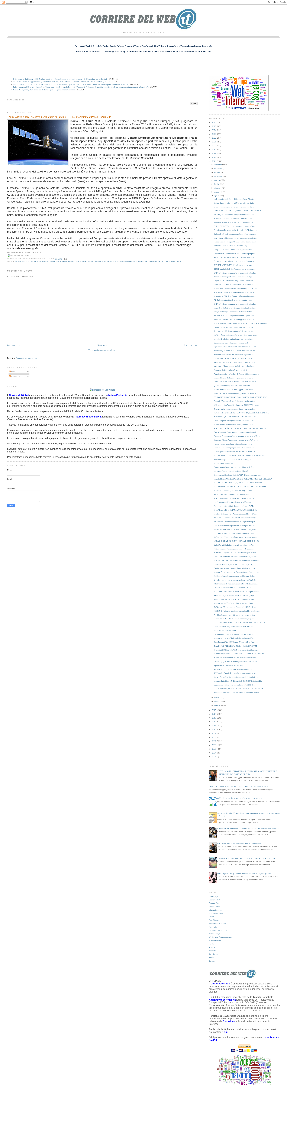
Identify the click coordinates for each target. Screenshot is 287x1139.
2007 (214, 741)
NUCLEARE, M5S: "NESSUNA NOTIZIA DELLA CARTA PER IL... (241, 428)
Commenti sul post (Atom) (26, 358)
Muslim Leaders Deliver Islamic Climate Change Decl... (236, 529)
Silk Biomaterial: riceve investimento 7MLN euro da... (236, 583)
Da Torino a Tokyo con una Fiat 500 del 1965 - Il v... (235, 607)
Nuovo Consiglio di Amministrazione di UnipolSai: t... (236, 677)
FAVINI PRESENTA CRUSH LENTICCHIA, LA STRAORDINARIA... (241, 412)
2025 (214, 126)
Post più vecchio (190, 345)
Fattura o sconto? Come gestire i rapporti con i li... (234, 548)
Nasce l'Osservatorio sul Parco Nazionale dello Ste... (234, 257)
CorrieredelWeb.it (216, 899)
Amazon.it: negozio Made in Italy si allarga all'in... (234, 638)
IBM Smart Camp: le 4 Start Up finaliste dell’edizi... (234, 292)
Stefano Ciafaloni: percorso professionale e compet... (235, 234)
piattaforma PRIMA (103, 261)
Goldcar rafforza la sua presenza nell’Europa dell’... (234, 576)
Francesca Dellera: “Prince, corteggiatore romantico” (235, 319)
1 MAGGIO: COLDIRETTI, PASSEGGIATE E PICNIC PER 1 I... (239, 210)
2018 (214, 153)
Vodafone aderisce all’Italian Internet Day (230, 245)
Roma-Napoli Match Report (225, 463)
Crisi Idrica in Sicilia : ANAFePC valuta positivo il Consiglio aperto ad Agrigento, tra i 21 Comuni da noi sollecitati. (60, 79)
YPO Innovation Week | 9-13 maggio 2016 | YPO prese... (236, 405)
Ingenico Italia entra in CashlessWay (228, 665)
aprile (216, 195)
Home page (102, 345)
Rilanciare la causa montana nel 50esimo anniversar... (235, 657)
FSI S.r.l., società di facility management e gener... (233, 300)
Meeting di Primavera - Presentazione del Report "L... (235, 513)
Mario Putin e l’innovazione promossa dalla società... (235, 237)
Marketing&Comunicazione (220, 937)
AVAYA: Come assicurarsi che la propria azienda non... (235, 335)
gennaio (217, 705)
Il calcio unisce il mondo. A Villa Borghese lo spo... (234, 599)
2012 (214, 721)
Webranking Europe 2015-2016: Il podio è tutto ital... (235, 350)
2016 (214, 161)
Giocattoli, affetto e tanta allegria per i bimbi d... (233, 339)
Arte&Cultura (214, 906)
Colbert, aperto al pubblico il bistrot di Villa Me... (234, 587)
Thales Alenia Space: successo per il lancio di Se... (234, 467)
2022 (214, 137)
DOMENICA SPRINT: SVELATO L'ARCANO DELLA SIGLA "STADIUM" (246, 858)
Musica (212, 947)
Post (13, 371)
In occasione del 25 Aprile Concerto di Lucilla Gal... (235, 498)
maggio (217, 191)
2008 (214, 737)
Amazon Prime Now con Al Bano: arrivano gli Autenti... (236, 572)
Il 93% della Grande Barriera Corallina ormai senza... (235, 673)
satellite (142, 261)
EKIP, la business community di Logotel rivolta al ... (235, 272)
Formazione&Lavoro (217, 923)
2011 (214, 725)
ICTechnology (214, 933)
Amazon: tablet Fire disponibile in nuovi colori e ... (234, 603)
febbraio (218, 701)
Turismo (212, 960)
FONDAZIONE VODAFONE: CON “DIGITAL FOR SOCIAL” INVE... (241, 397)
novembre (218, 168)
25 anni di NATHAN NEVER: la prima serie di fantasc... (236, 649)
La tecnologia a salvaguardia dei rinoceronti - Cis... (234, 420)
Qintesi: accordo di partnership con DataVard (232, 385)
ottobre (217, 172)
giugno (217, 188)
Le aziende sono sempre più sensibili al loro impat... (234, 447)
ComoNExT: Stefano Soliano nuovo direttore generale (235, 556)
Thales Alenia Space (171, 261)
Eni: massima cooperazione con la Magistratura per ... (235, 521)
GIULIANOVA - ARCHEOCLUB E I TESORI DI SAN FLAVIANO (240, 486)
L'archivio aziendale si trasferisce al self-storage (233, 502)
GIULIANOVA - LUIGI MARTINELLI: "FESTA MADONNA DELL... (241, 455)
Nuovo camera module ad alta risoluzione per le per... (235, 443)
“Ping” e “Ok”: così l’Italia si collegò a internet (233, 249)
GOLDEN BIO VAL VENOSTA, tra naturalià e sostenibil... (237, 560)
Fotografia (213, 927)
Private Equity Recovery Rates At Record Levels (233, 327)
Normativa (213, 950)
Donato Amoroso (50, 261)
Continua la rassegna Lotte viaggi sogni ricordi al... (234, 533)
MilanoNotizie (215, 940)
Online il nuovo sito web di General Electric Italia (234, 202)
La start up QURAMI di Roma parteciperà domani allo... (236, 661)
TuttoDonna (214, 954)
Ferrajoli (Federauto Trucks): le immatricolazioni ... (234, 401)
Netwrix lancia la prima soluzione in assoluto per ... (234, 669)
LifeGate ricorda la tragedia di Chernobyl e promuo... (235, 525)
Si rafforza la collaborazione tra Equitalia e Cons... (234, 424)
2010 (214, 729)
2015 (214, 710)
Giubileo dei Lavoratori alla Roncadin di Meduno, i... (235, 230)
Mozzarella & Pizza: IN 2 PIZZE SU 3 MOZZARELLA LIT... (238, 681)
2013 (214, 717)
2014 (214, 714)
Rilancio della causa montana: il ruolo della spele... (234, 408)
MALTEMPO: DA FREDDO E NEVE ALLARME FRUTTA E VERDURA (243, 478)
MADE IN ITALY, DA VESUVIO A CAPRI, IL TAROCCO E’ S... (239, 688)
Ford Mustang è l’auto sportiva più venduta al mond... (235, 432)
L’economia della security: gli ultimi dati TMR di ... (234, 684)
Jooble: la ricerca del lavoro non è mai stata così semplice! (240, 798)
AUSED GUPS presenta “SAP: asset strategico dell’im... (236, 552)
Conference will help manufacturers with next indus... (235, 626)
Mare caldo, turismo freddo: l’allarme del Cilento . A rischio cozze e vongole (247, 828)
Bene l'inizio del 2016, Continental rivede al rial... (234, 222)
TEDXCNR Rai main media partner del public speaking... (236, 611)
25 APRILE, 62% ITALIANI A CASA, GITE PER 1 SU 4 (236, 510)
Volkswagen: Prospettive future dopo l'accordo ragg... (235, 537)
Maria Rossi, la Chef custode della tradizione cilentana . (239, 843)
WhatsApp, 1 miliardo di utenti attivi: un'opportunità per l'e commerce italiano (238, 786)
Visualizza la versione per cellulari (102, 350)
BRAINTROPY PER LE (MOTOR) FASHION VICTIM (235, 646)
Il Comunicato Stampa (218, 930)
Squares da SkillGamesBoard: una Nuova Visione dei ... (236, 346)
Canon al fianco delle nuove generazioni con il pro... (235, 377)
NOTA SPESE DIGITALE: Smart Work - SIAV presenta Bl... (237, 591)
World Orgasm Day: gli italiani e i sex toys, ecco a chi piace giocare (244, 873)
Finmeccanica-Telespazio (80, 261)
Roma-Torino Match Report (225, 630)
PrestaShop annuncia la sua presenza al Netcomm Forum (236, 692)
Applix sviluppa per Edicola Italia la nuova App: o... (235, 276)
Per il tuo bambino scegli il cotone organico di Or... (234, 614)
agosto (217, 180)
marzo (217, 697)
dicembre (218, 164)
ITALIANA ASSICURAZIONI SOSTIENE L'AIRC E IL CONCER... (240, 622)
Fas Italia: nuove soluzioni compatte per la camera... (234, 261)
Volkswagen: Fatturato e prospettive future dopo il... (235, 214)
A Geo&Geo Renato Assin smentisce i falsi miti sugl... (235, 517)
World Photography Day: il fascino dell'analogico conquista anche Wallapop (44, 89)
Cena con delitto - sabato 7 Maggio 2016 (230, 370)
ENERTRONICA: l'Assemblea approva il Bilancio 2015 (236, 393)
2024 (214, 130)
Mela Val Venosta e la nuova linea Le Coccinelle (233, 284)
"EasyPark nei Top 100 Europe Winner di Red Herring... (236, 642)
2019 (214, 149)
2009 (214, 733)
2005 (214, 749)
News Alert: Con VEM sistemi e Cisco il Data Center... (235, 381)
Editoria (212, 916)
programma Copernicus (125, 261)
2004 (214, 752)
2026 (214, 122)
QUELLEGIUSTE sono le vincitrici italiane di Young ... (236, 226)
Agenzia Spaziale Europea (28, 261)
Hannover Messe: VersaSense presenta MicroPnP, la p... (236, 440)
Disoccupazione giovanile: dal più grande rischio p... (235, 451)
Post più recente (13, 345)
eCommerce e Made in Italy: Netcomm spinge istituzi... (236, 288)
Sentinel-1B (154, 261)
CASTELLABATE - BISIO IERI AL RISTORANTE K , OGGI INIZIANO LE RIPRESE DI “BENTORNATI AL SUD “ (247, 772)
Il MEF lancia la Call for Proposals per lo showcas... (234, 269)
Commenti (15, 376)
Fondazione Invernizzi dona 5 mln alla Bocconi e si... (235, 568)
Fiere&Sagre (214, 920)
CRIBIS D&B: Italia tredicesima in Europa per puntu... (235, 253)
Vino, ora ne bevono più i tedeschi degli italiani (233, 490)
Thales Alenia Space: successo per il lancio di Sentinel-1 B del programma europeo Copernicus (59, 117)
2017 (214, 157)
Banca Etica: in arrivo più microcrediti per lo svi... (234, 354)
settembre (218, 176)
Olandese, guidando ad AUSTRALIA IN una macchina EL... (237, 475)
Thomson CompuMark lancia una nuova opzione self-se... (237, 436)
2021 (214, 141)
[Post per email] (65, 259)
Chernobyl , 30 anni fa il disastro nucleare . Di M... (234, 506)
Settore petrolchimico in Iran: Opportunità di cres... (234, 389)
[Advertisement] (143, 62)
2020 (214, 145)
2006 (214, 745)
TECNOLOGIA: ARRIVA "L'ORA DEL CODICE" (233, 358)
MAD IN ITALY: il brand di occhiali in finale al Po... (234, 307)
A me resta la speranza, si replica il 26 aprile (231, 471)
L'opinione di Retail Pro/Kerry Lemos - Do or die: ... (234, 280)
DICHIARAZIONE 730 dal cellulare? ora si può (233, 265)
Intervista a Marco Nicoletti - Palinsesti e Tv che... (234, 366)
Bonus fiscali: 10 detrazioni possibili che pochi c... (234, 331)
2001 (214, 756)
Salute (211, 957)
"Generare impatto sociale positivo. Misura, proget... (235, 595)
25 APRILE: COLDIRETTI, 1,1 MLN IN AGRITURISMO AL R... (240, 482)
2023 (214, 134)
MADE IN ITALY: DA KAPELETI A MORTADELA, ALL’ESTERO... (241, 323)
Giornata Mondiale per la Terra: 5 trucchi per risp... (234, 564)
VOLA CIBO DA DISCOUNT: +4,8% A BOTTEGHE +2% (236, 541)
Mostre (212, 943)
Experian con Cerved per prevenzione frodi (231, 342)
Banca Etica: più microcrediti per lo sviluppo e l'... (234, 459)
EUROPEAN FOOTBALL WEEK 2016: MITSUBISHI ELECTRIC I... (241, 653)
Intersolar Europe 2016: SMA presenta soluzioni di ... (235, 362)
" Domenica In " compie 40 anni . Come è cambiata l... (235, 241)
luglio (217, 184)
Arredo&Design (215, 903)
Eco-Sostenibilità (216, 913)
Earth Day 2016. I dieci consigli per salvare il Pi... (234, 544)
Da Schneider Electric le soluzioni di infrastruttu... (234, 634)
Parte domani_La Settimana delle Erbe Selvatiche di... (235, 416)
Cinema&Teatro (215, 910)
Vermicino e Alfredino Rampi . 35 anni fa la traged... (235, 296)
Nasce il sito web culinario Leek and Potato (231, 494)
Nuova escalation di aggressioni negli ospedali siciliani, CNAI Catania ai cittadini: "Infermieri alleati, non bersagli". (60, 81)
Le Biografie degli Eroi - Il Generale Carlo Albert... (234, 199)
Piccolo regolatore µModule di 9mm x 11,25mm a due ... (236, 373)
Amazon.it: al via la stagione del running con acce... (234, 315)
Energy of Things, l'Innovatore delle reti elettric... (233, 311)
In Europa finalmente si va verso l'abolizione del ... (234, 206)
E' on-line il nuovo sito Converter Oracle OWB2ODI (234, 579)
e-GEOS (63, 261)
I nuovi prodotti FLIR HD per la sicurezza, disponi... (234, 618)
